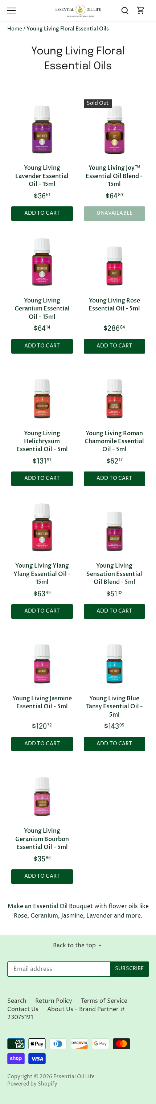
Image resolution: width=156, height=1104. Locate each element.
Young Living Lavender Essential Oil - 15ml (42, 176)
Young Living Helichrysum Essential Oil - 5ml (42, 441)
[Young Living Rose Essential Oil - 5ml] (114, 262)
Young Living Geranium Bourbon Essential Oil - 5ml (42, 839)
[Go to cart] (140, 11)
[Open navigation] (11, 10)
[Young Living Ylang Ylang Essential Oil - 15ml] (42, 528)
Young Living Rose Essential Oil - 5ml (114, 305)
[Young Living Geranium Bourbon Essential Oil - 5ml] (42, 793)
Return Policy (53, 1001)
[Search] (125, 11)
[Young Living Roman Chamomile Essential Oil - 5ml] (114, 395)
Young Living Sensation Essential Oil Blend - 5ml (114, 574)
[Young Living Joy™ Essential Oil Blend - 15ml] (114, 130)
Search (16, 1001)
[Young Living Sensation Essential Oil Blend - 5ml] (114, 528)
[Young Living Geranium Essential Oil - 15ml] (42, 262)
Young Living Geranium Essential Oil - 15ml (42, 309)
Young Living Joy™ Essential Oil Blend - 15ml (114, 176)
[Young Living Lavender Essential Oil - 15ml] (42, 130)
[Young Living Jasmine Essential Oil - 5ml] (42, 660)
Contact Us (22, 1009)
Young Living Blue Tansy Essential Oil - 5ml (114, 707)
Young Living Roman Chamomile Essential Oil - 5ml (114, 441)
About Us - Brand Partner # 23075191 (66, 1013)
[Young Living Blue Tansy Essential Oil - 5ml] (114, 660)
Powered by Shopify (32, 1084)
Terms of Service (104, 1001)
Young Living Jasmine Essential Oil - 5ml (42, 702)
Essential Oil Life (74, 1076)
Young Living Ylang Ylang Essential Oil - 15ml (42, 574)
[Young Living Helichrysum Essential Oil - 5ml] (42, 395)
